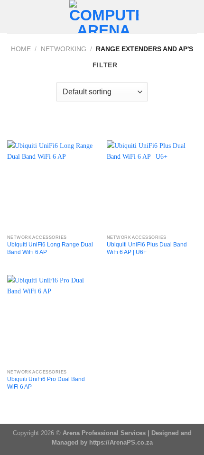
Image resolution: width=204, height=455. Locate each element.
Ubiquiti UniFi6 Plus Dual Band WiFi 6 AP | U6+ (147, 248)
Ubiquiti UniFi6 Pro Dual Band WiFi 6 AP (46, 383)
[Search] (193, 16)
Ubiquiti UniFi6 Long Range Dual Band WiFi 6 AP (50, 248)
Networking (63, 49)
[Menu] (12, 16)
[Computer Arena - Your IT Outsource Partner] (104, 16)
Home (21, 49)
